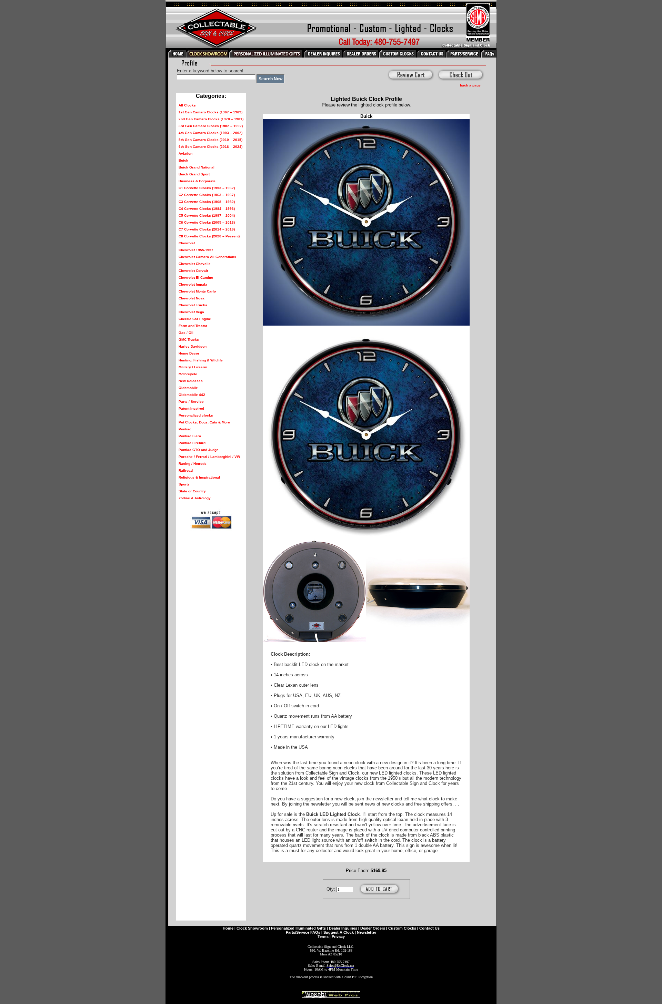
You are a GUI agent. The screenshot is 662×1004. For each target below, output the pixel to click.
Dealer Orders (372, 928)
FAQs (315, 932)
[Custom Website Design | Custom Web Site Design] (331, 996)
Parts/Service (297, 932)
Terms (323, 936)
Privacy (338, 936)
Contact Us (429, 928)
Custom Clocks (402, 928)
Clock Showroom (252, 928)
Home (228, 928)
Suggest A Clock (338, 932)
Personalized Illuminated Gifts (298, 928)
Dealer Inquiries (343, 928)
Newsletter (366, 932)
